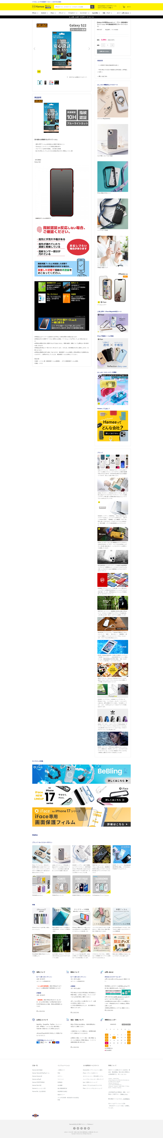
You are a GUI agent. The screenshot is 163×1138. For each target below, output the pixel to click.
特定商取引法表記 (62, 1091)
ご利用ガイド (61, 1070)
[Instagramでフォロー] (81, 1128)
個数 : (98, 45)
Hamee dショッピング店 (39, 1088)
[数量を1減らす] (103, 45)
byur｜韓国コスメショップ (90, 1082)
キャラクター (83, 13)
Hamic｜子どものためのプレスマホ (92, 1085)
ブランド (61, 13)
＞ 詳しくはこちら (102, 76)
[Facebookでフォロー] (74, 1128)
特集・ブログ (106, 13)
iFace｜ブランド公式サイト (90, 1073)
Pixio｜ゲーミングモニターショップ (92, 1088)
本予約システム (123, 986)
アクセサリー (71, 13)
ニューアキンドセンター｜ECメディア (93, 1079)
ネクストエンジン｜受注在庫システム (93, 1076)
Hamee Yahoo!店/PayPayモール (40, 1073)
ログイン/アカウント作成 (105, 7)
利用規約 (60, 1082)
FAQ (59, 1073)
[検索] (92, 7)
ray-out (99, 29)
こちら (120, 979)
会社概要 (60, 1085)
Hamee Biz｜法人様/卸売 (39, 1091)
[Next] (89, 49)
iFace (52, 13)
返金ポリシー (61, 1094)
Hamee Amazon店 (37, 1076)
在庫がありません (104, 51)
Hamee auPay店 (36, 1079)
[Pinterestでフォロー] (85, 1128)
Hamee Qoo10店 (36, 1085)
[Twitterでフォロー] (78, 1128)
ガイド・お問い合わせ (123, 13)
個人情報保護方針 (62, 1088)
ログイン (60, 1076)
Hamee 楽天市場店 (37, 1070)
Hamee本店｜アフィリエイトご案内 (92, 1070)
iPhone (34, 13)
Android (43, 13)
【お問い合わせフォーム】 (120, 997)
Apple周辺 (95, 13)
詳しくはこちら (41, 1011)
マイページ (61, 1079)
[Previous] (34, 49)
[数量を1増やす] (112, 45)
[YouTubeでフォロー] (88, 1128)
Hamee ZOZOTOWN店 (38, 1082)
